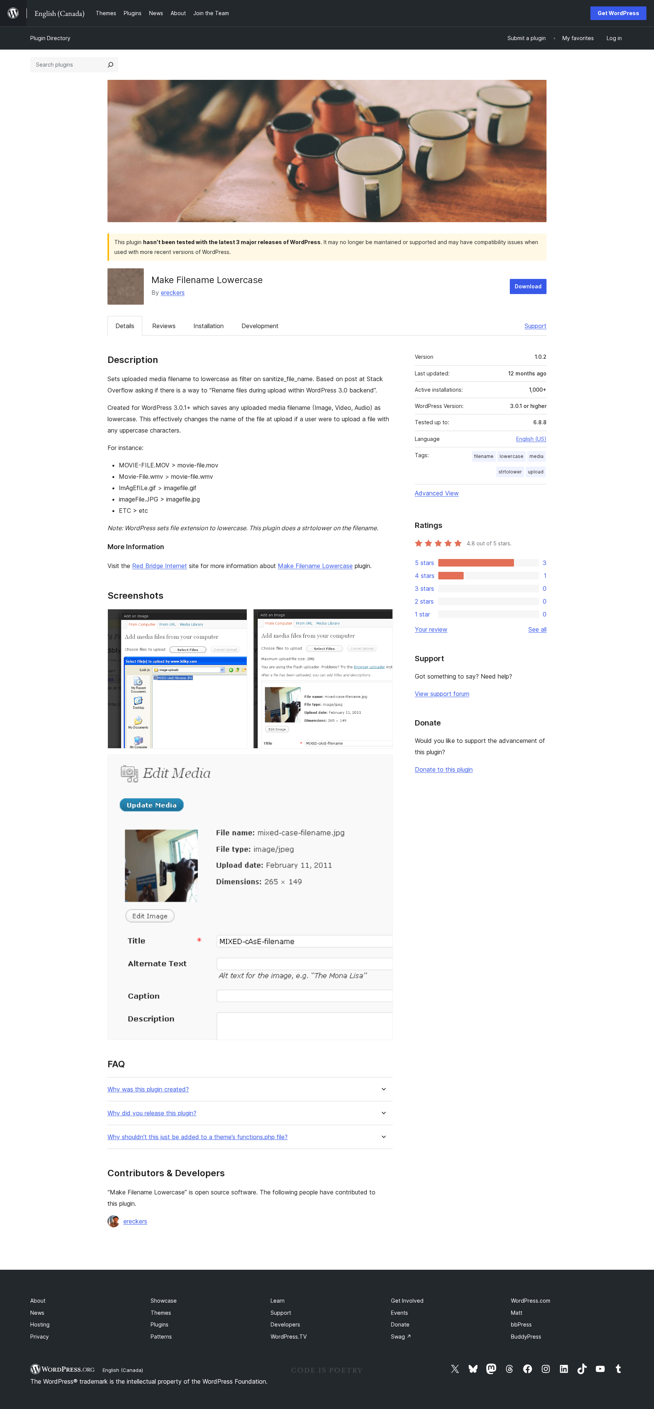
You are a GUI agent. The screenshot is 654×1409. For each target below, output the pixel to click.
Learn (278, 1300)
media (536, 456)
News (37, 1312)
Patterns (161, 1336)
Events (399, 1312)
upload (535, 472)
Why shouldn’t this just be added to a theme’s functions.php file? (197, 1137)
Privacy (39, 1336)
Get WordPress (618, 13)
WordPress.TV (289, 1336)
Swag (401, 1336)
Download (528, 286)
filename (484, 456)
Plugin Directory (50, 38)
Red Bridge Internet (159, 566)
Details (124, 326)
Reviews (164, 326)
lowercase (511, 456)
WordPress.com (530, 1300)
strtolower (510, 472)
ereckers (173, 292)
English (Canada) (123, 1370)
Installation (208, 326)
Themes (161, 1312)
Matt (516, 1312)
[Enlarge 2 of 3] (382, 619)
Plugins (159, 1324)
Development (260, 326)
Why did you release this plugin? (151, 1113)
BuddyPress (526, 1336)
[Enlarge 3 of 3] (382, 765)
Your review (431, 629)
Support (536, 326)
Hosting (40, 1324)
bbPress (521, 1324)
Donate (400, 1324)
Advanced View (437, 493)
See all (537, 629)
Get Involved (407, 1300)
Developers (285, 1324)
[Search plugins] (110, 64)
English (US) (531, 439)
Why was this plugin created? (148, 1089)
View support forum (442, 693)
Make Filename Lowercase (315, 566)
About (37, 1300)
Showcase (164, 1300)
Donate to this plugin (444, 769)
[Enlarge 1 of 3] (237, 619)
